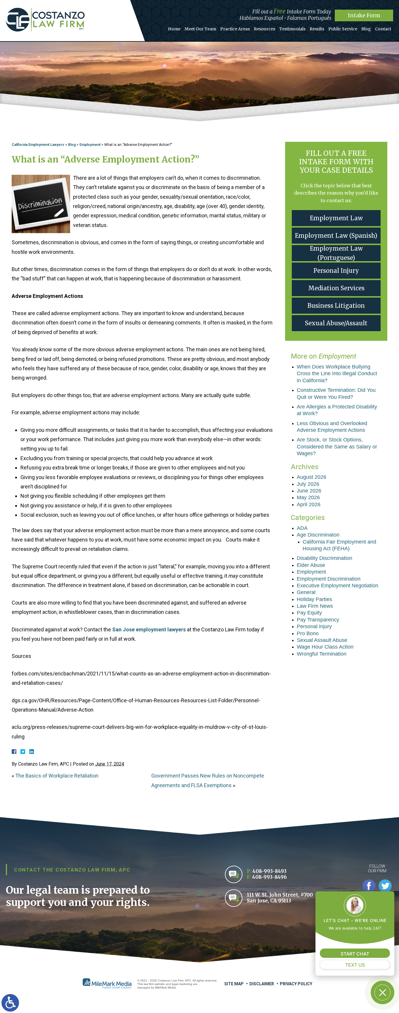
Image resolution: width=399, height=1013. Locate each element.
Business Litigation (336, 305)
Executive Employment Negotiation (337, 585)
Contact (383, 29)
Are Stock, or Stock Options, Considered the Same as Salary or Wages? (337, 446)
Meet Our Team (200, 29)
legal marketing (182, 984)
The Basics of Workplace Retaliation (56, 776)
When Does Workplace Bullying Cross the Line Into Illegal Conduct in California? (337, 373)
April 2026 (308, 504)
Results (317, 29)
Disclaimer (261, 983)
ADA (302, 528)
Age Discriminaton (318, 535)
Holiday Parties (314, 599)
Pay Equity (309, 613)
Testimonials (292, 29)
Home (174, 29)
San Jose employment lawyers (149, 629)
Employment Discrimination (328, 579)
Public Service (342, 29)
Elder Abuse (311, 565)
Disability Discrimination (324, 558)
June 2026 (309, 491)
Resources (264, 29)
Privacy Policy (296, 983)
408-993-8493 (269, 871)
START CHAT (355, 954)
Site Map (234, 983)
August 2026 (311, 477)
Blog (366, 29)
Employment (89, 145)
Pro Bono (308, 633)
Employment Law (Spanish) (336, 235)
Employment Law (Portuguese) (336, 253)
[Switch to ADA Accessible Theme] (10, 1003)
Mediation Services (336, 288)
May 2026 (308, 497)
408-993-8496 (269, 877)
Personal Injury (336, 270)
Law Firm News (315, 606)
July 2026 (308, 484)
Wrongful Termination (321, 654)
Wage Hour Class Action (325, 647)
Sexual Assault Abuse (322, 640)
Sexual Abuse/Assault (336, 323)
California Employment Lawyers (38, 145)
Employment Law (336, 218)
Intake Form (364, 15)
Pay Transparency (318, 620)
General (306, 592)
